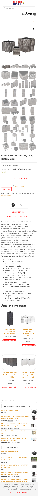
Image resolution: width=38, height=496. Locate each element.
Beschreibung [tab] (18, 212)
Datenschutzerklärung (22, 492)
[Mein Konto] (23, 14)
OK (10, 492)
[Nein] (36, 489)
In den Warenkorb (20, 178)
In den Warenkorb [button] (9, 341)
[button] (33, 29)
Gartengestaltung (6, 195)
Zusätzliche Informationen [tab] (17, 216)
